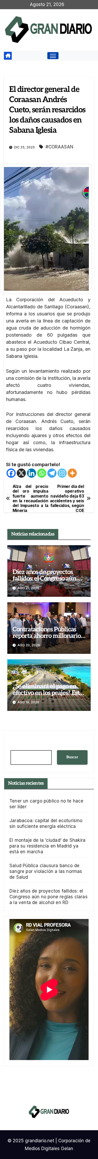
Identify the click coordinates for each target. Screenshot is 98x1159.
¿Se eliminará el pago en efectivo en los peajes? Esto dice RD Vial (47, 693)
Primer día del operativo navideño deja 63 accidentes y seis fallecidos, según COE (67, 498)
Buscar (72, 757)
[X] (21, 473)
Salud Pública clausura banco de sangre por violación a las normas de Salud (45, 871)
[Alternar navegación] (53, 55)
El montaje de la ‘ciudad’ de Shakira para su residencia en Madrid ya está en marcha (47, 846)
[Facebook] (11, 473)
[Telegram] (51, 473)
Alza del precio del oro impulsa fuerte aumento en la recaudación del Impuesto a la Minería (30, 498)
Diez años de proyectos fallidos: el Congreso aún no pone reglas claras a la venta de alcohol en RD (48, 896)
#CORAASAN (59, 146)
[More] (72, 473)
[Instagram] (62, 473)
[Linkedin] (31, 473)
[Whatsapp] (41, 473)
